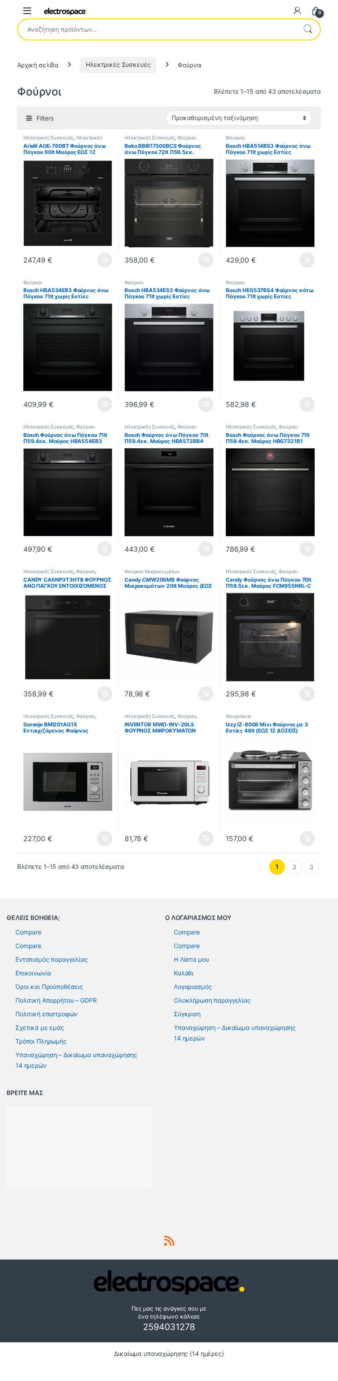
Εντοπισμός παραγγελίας (51, 959)
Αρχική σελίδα (38, 64)
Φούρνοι (186, 138)
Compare (28, 932)
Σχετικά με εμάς (39, 1027)
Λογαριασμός (193, 986)
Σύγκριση (187, 1014)
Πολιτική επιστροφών (46, 1014)
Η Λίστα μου (191, 959)
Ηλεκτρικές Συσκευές (118, 64)
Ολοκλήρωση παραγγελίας (212, 1000)
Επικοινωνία (33, 973)
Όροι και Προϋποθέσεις (49, 986)
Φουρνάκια (238, 716)
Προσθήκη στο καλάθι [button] (97, 260)
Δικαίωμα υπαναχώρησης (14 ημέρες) (169, 1353)
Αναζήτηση (307, 29)
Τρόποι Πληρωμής (41, 1041)
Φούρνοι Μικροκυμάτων (152, 571)
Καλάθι (184, 973)
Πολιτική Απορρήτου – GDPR (56, 1000)
